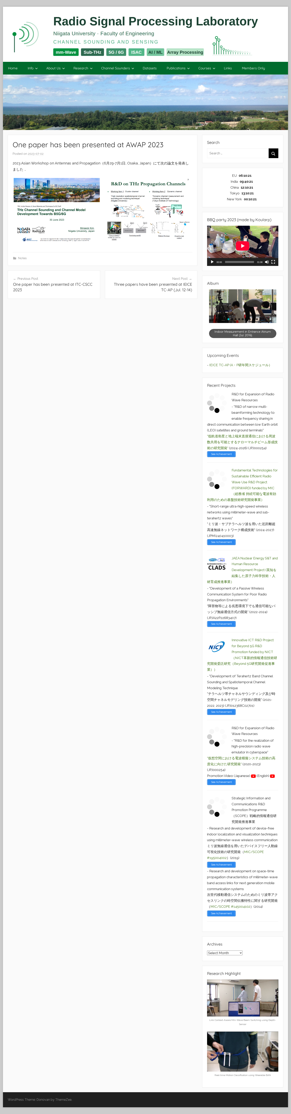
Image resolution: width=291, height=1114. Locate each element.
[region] (242, 313)
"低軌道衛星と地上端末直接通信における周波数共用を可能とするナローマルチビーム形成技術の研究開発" (242, 442)
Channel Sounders (115, 68)
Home (13, 68)
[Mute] (267, 262)
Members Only (253, 68)
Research (80, 68)
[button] (228, 319)
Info (30, 68)
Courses (204, 68)
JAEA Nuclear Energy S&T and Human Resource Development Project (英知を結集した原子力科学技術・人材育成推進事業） (242, 570)
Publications (176, 68)
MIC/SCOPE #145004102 (230, 907)
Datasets (150, 68)
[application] (242, 246)
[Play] (212, 262)
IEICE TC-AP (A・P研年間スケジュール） (240, 365)
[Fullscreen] (273, 262)
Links (228, 68)
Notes (22, 258)
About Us (53, 68)
